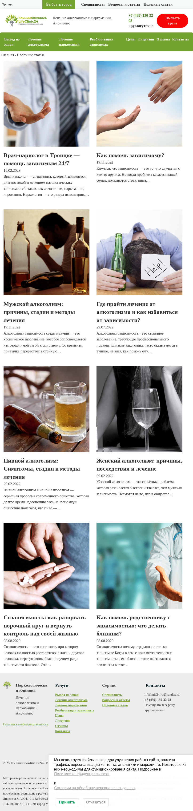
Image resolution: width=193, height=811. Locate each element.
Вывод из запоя (12, 41)
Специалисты (93, 4)
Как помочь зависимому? (130, 155)
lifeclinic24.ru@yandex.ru (162, 694)
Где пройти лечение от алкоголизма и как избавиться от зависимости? (137, 312)
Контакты (180, 39)
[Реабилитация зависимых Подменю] (122, 42)
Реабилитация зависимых (101, 41)
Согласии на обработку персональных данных (94, 788)
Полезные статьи (158, 4)
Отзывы (163, 39)
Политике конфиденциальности (81, 774)
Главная (7, 55)
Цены (131, 39)
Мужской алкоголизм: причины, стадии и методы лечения (39, 312)
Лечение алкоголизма (38, 41)
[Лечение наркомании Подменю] (86, 42)
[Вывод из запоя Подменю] (24, 42)
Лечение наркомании (69, 41)
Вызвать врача (172, 20)
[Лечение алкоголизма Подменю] (55, 42)
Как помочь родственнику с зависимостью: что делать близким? (133, 625)
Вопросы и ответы (124, 4)
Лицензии (146, 39)
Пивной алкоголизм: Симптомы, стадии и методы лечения (42, 468)
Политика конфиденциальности (25, 724)
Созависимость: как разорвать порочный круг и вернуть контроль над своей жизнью (45, 625)
